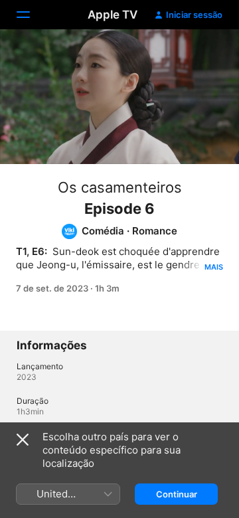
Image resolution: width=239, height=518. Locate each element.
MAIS (213, 267)
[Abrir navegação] (31, 14)
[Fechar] (23, 440)
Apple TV (112, 14)
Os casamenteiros (120, 187)
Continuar (176, 494)
